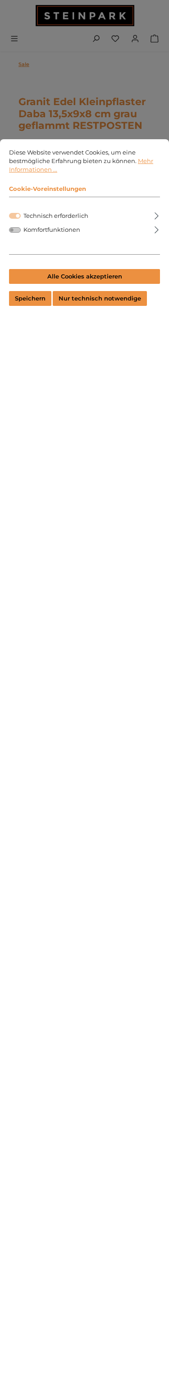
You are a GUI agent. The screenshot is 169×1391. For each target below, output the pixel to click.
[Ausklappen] (156, 214)
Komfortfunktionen (51, 229)
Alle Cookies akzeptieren (84, 276)
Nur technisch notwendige (100, 298)
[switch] (15, 230)
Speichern (30, 298)
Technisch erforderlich (55, 215)
